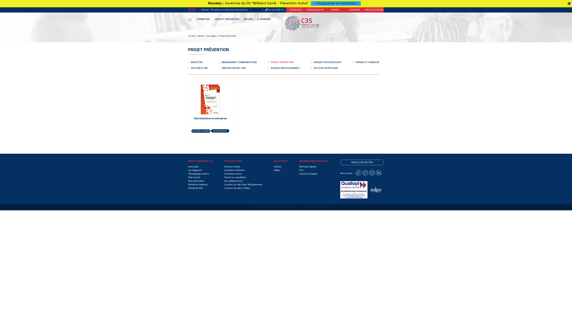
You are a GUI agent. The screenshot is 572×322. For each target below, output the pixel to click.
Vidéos (277, 170)
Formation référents (234, 170)
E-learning (264, 19)
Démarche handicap (197, 184)
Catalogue (296, 9)
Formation (203, 19)
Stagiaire (354, 9)
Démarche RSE (195, 188)
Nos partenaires (196, 181)
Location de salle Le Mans (237, 188)
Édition (248, 19)
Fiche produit (220, 131)
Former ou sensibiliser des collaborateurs (235, 179)
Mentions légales (307, 166)
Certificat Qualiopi (308, 173)
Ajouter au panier (201, 130)
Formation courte (233, 173)
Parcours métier (232, 166)
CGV (301, 170)
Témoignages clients (198, 173)
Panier (335, 9)
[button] (198, 9)
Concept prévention (226, 19)
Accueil (191, 36)
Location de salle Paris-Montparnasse (243, 184)
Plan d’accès (194, 177)
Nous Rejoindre (374, 9)
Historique (193, 166)
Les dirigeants (195, 170)
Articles (277, 166)
